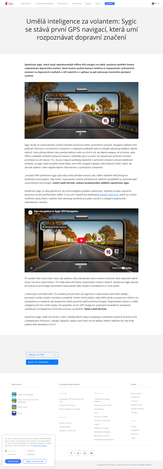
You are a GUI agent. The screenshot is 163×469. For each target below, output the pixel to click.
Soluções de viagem (101, 428)
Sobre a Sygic (136, 393)
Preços (133, 426)
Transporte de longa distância (101, 400)
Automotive (62, 4)
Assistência (77, 4)
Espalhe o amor (136, 405)
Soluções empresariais (44, 4)
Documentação (64, 427)
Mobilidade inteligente (102, 432)
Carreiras (134, 401)
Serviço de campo (101, 417)
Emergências (99, 409)
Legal (133, 438)
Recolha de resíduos (101, 436)
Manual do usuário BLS (67, 431)
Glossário (134, 434)
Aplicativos (25, 4)
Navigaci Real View (109, 194)
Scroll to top (36, 354)
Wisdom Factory (145, 465)
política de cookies (40, 446)
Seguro (97, 424)
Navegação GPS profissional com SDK (71, 400)
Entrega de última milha (102, 405)
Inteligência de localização (104, 439)
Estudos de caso (65, 423)
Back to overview (38, 362)
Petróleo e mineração (102, 420)
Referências (135, 397)
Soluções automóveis (67, 405)
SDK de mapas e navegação (69, 409)
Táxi (95, 413)
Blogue (88, 4)
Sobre (97, 4)
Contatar (134, 412)
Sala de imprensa (137, 409)
